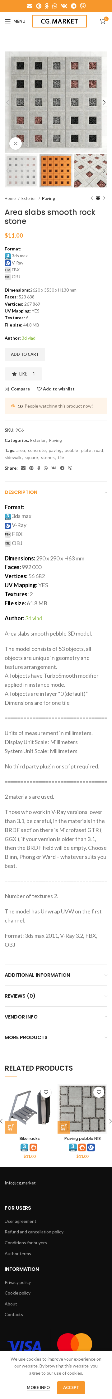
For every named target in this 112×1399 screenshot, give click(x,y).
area (20, 450)
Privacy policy (18, 1282)
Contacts (14, 1314)
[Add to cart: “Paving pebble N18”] (64, 1127)
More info (38, 1387)
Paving (48, 198)
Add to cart (25, 354)
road (98, 450)
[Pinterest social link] (38, 6)
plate (86, 450)
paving (55, 450)
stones (48, 457)
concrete (37, 450)
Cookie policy (17, 1292)
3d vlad (28, 338)
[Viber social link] (82, 6)
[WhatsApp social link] (54, 6)
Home (10, 198)
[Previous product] (92, 199)
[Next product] (104, 199)
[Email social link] (29, 6)
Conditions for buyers (26, 1242)
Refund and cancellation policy (34, 1231)
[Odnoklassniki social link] (46, 6)
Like (27, 373)
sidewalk (13, 457)
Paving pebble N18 (82, 1138)
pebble (71, 450)
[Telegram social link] (73, 6)
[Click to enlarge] (15, 143)
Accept (71, 1387)
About (11, 1303)
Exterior (29, 198)
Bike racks (30, 1138)
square (31, 457)
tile (61, 457)
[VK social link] (64, 6)
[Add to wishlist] (45, 1092)
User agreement (20, 1221)
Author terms (18, 1253)
